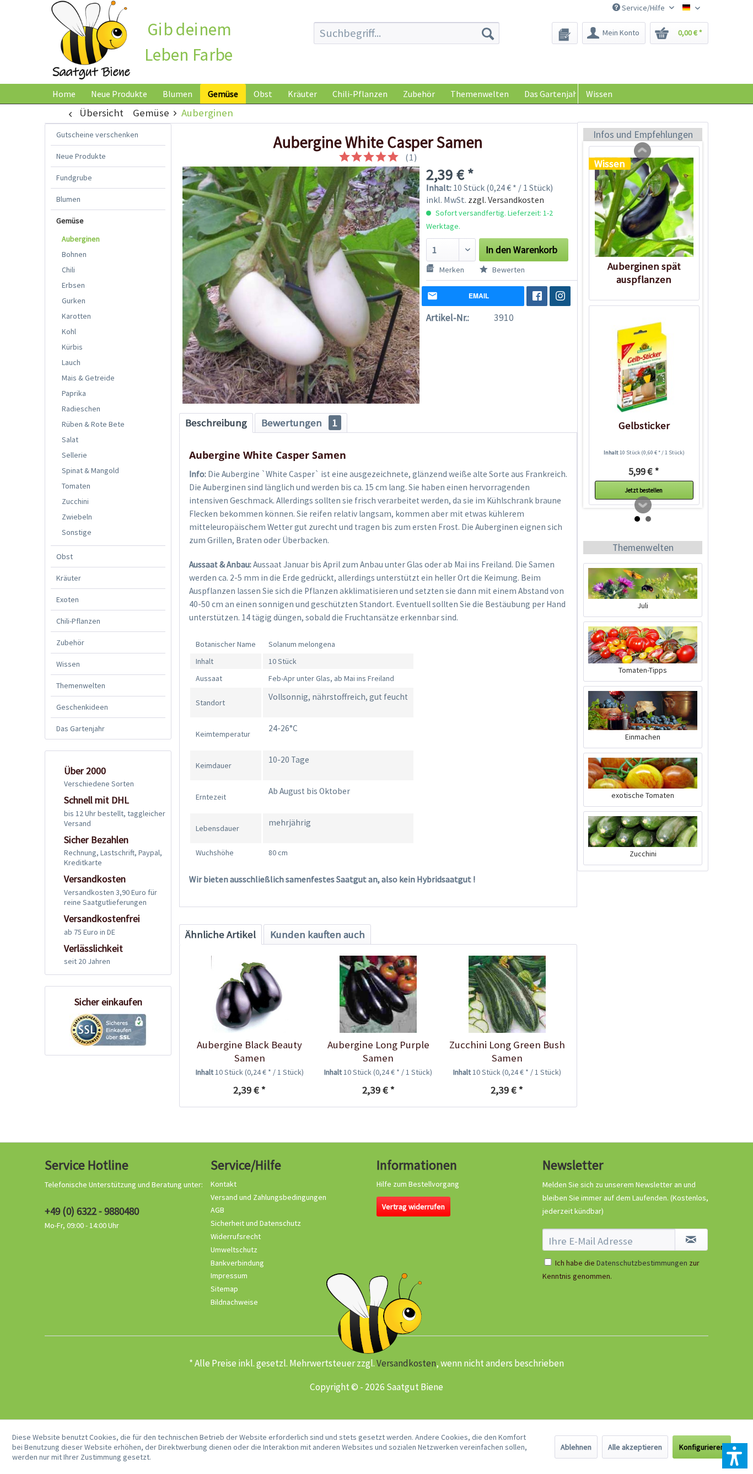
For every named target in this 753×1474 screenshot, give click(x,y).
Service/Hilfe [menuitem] (643, 8)
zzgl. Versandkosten (506, 199)
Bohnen (74, 254)
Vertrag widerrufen (413, 1207)
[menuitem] (406, 33)
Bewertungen (299, 422)
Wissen (599, 93)
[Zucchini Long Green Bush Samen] (507, 994)
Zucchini (75, 501)
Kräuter (68, 578)
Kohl (69, 331)
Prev (643, 151)
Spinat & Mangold (90, 470)
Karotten (76, 316)
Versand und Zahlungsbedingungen (268, 1197)
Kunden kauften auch (317, 934)
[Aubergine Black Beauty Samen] (249, 994)
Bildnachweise (234, 1302)
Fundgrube (74, 178)
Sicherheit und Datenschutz (256, 1223)
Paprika (74, 393)
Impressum (229, 1275)
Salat (70, 439)
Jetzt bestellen (644, 490)
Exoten (67, 599)
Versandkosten (406, 1363)
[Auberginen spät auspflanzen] (644, 207)
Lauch (71, 362)
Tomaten (76, 486)
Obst (64, 556)
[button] (734, 1455)
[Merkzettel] (565, 33)
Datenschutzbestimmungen (641, 1263)
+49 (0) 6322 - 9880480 (92, 1211)
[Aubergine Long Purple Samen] (378, 994)
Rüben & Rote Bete (93, 424)
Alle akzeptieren (635, 1447)
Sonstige (77, 532)
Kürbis (72, 347)
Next (643, 505)
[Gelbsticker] (644, 366)
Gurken (73, 300)
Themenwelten (80, 685)
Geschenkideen (82, 707)
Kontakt (223, 1184)
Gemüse (70, 221)
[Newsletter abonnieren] (691, 1240)
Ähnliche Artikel (220, 934)
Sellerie (74, 455)
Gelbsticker (644, 425)
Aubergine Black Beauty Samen (249, 1051)
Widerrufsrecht (236, 1236)
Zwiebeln (77, 517)
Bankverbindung (237, 1263)
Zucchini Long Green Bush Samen (507, 1051)
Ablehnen (576, 1447)
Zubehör (70, 642)
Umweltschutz (234, 1250)
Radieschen (81, 409)
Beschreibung (216, 422)
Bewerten (508, 270)
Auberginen (81, 239)
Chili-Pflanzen (78, 621)
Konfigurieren (701, 1447)
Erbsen (73, 285)
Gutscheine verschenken (97, 135)
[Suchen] (487, 33)
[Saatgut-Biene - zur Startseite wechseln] (90, 40)
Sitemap (224, 1289)
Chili (68, 270)
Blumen (68, 199)
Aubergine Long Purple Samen (378, 1051)
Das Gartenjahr (80, 728)
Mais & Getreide (88, 378)
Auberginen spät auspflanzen (644, 273)
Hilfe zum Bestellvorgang (417, 1184)
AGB (217, 1210)
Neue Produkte (81, 156)
